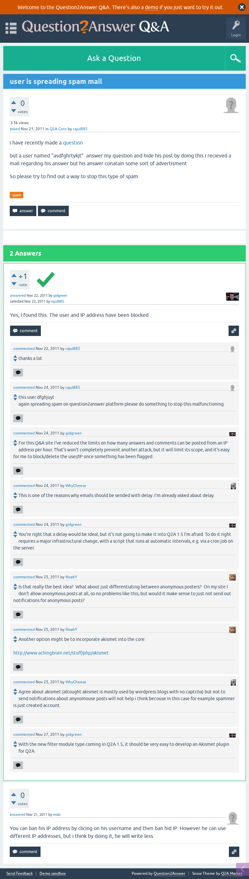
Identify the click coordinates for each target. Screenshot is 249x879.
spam (16, 195)
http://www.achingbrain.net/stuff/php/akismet (61, 652)
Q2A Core (58, 129)
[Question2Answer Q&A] (95, 25)
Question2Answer (169, 873)
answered (18, 295)
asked (15, 129)
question (73, 142)
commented (24, 348)
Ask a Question (114, 58)
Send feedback (19, 874)
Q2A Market (232, 873)
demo (151, 7)
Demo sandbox (53, 874)
